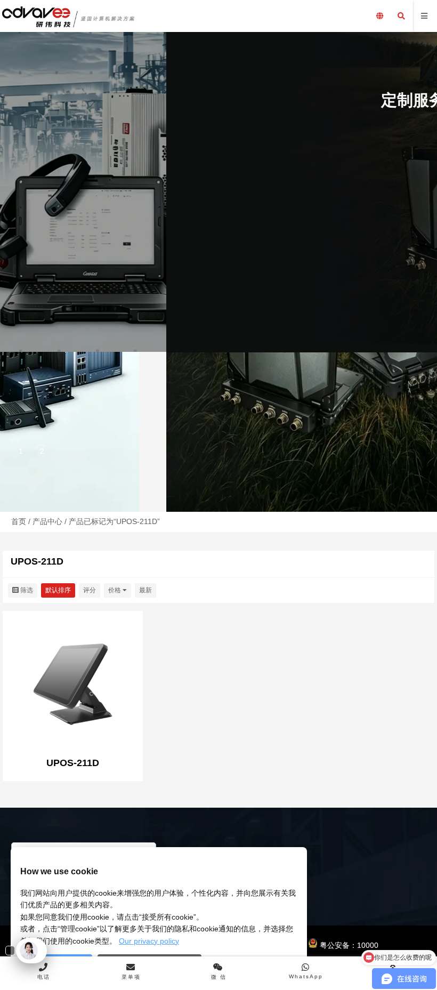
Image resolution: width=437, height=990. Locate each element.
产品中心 (47, 521)
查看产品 (51, 176)
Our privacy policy (149, 941)
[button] (21, 453)
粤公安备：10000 (348, 945)
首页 (18, 521)
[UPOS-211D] (72, 682)
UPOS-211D (72, 763)
